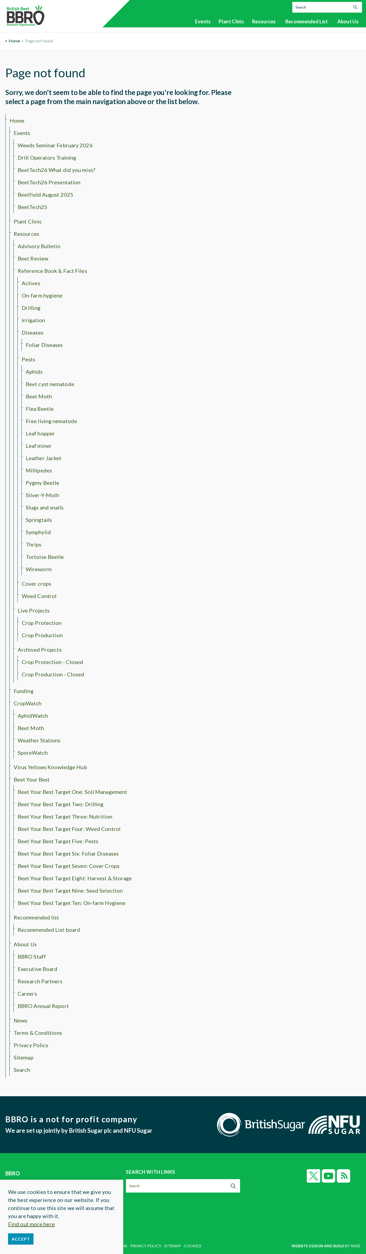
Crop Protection (42, 622)
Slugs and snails (45, 507)
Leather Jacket (43, 458)
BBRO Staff (32, 956)
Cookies (192, 1246)
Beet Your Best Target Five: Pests (58, 841)
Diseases (32, 332)
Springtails (39, 519)
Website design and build (318, 1246)
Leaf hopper (40, 433)
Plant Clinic (231, 21)
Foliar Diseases (44, 345)
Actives (31, 283)
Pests (28, 359)
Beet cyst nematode (50, 384)
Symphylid (38, 532)
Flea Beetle (40, 408)
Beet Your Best (32, 779)
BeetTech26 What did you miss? (56, 170)
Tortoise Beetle (45, 556)
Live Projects (34, 610)
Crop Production (42, 635)
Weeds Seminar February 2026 (55, 145)
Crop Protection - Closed (52, 662)
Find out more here (31, 1224)
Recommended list (306, 21)
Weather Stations (39, 740)
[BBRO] (25, 14)
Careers (27, 993)
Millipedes (39, 470)
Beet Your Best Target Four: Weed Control (69, 829)
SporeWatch (33, 752)
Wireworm (39, 569)
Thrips (34, 544)
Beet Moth (39, 396)
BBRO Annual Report (43, 1006)
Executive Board (38, 969)
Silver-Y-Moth (42, 495)
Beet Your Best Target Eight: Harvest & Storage (75, 878)
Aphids (34, 371)
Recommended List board (49, 929)
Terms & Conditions (38, 1032)
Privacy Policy (31, 1045)
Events (203, 21)
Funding (23, 691)
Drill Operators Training (47, 157)
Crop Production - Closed (53, 674)
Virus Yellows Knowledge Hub (50, 767)
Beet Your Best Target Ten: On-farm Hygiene (71, 903)
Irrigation (33, 320)
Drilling (31, 308)
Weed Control (39, 596)
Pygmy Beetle (42, 482)
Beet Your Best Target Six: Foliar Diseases (68, 853)
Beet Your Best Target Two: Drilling (61, 804)
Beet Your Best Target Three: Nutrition (65, 816)
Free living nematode (51, 421)
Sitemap (23, 1057)
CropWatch (28, 703)
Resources (264, 21)
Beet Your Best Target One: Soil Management (72, 792)
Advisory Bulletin (39, 246)
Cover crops (36, 583)
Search (22, 1069)
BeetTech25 (32, 207)
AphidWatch (33, 715)
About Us (347, 21)
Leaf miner (39, 445)
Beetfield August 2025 (45, 194)
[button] (355, 7)
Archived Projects (40, 649)
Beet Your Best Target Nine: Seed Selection (70, 890)
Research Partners (40, 981)
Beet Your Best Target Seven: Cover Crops (68, 866)
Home (17, 120)
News (20, 1020)
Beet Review (33, 258)
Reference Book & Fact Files (52, 270)
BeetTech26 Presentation (49, 182)
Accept (21, 1238)
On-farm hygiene (42, 295)
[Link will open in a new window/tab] (313, 1176)
